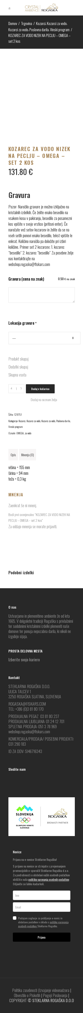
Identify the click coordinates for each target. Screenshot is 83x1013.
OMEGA (20, 433)
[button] (41, 400)
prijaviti (51, 526)
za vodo (28, 433)
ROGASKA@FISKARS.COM (27, 704)
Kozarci (41, 23)
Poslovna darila (39, 29)
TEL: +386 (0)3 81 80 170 (26, 709)
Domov (12, 23)
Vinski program (59, 29)
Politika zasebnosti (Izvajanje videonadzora (40, 990)
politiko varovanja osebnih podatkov (48, 879)
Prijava (41, 937)
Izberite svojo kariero (24, 659)
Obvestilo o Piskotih (27, 995)
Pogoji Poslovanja (55, 995)
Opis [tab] (13, 454)
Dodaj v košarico (40, 389)
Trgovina (26, 23)
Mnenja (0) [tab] (27, 454)
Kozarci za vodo (57, 23)
